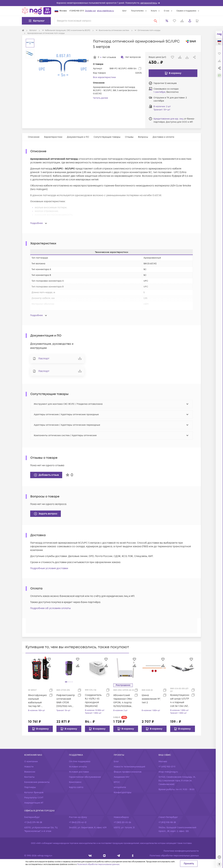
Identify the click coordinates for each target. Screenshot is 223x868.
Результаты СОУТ (33, 797)
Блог (124, 11)
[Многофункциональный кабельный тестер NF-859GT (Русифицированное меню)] (40, 668)
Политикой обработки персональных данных (98, 864)
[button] (111, 3)
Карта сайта (76, 787)
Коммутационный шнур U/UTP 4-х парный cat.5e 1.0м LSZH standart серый (180, 700)
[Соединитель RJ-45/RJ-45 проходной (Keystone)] (97, 668)
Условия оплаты (78, 766)
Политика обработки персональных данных (174, 855)
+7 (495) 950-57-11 (76, 11)
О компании (31, 761)
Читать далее (100, 98)
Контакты (29, 777)
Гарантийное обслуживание (85, 777)
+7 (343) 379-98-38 (33, 822)
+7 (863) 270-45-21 (77, 822)
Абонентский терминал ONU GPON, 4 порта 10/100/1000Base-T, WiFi (123, 701)
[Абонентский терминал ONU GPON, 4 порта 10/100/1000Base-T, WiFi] (125, 668)
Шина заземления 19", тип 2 (151, 699)
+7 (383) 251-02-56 (122, 822)
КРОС (117, 782)
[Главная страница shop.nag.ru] (36, 10)
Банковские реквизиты (37, 782)
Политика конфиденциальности (181, 850)
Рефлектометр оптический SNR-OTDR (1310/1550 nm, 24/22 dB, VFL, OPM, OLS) (65, 701)
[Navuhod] (104, 856)
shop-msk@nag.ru (105, 11)
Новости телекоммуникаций (129, 766)
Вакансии (29, 771)
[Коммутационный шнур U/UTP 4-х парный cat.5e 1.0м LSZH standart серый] (182, 668)
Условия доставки (79, 771)
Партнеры (30, 787)
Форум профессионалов (127, 771)
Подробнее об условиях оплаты (50, 608)
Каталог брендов (33, 792)
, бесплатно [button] (166, 92)
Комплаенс (75, 782)
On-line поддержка (79, 761)
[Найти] (155, 21)
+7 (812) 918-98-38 (167, 822)
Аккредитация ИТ (33, 802)
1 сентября (159, 92)
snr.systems (120, 787)
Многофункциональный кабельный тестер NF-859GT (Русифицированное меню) (37, 701)
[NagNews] (118, 856)
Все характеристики (104, 77)
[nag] (133, 856)
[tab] (34, 137)
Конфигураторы (122, 792)
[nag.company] (90, 856)
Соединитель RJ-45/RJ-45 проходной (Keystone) (93, 700)
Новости (29, 766)
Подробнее (36, 223)
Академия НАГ (122, 777)
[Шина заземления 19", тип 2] (154, 668)
